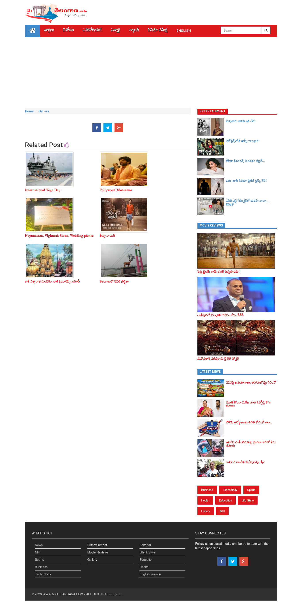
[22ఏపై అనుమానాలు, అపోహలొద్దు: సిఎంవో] (211, 388)
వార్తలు (49, 31)
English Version (150, 574)
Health (205, 500)
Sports (251, 490)
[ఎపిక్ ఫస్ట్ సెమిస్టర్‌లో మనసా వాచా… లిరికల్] (211, 206)
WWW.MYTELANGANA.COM (63, 594)
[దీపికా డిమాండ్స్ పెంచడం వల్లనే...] (211, 166)
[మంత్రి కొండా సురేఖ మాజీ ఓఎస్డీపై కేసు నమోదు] (211, 408)
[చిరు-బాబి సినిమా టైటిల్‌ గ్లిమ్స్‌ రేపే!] (211, 186)
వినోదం (68, 31)
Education (225, 500)
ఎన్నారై (116, 31)
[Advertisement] (151, 72)
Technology (230, 490)
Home (29, 111)
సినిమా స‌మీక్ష (158, 31)
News (39, 545)
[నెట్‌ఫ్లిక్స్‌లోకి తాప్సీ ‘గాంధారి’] (211, 147)
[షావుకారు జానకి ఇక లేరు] (211, 127)
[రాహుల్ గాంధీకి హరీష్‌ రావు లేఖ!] (211, 468)
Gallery (43, 111)
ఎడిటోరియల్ (92, 31)
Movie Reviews (97, 552)
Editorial (145, 545)
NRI (222, 511)
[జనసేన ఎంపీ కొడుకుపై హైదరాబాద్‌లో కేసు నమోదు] (211, 448)
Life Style (248, 500)
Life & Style (147, 552)
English (183, 31)
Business (207, 490)
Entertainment (97, 545)
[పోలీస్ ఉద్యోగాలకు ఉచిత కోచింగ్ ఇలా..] (211, 428)
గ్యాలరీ (134, 31)
